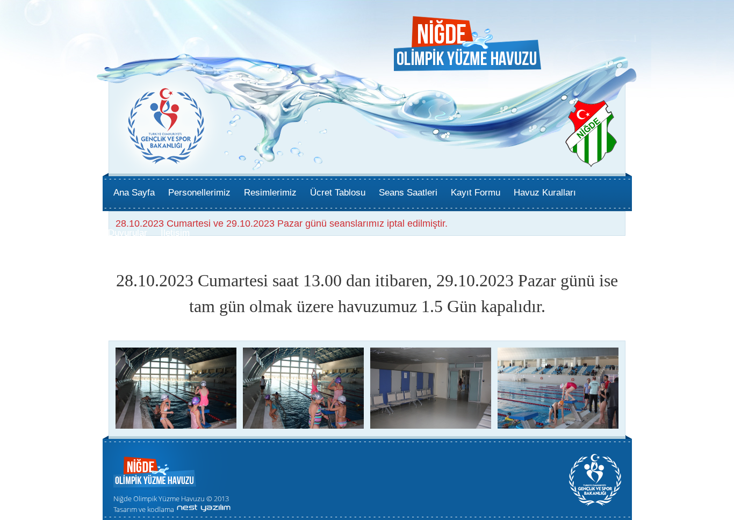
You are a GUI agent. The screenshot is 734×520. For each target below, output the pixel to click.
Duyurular (127, 233)
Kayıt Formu (475, 192)
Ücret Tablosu (337, 192)
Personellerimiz (199, 192)
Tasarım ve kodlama (143, 509)
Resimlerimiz (270, 192)
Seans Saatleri (408, 192)
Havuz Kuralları (545, 192)
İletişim (175, 233)
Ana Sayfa (134, 192)
